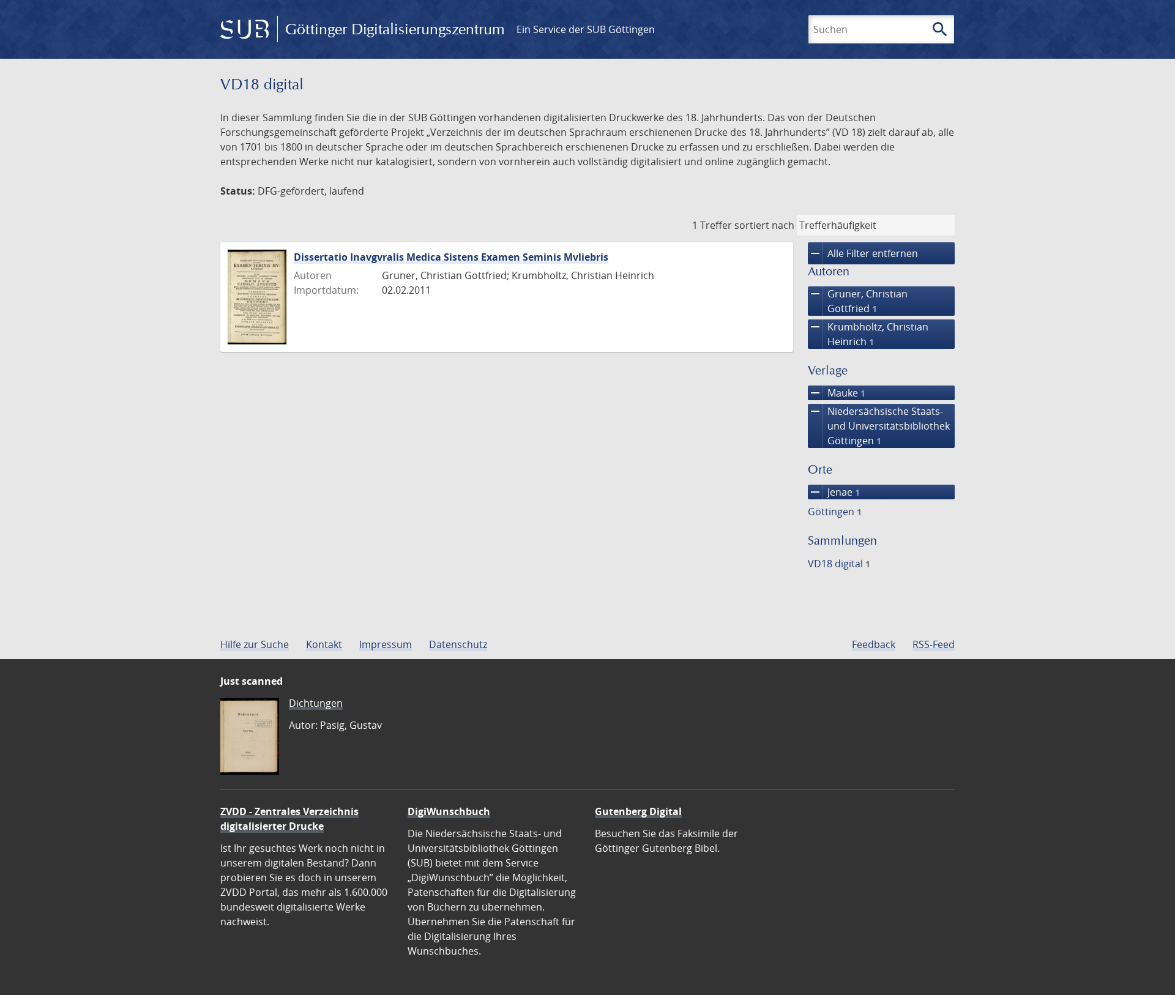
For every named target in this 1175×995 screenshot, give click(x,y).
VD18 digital (839, 563)
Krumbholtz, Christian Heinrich (868, 333)
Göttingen (835, 511)
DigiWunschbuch (449, 811)
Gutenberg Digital (638, 811)
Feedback (873, 644)
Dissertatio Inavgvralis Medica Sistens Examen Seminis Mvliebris (451, 257)
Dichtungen (316, 703)
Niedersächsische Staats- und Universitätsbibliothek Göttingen (879, 425)
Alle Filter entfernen (863, 253)
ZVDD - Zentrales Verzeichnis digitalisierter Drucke (289, 819)
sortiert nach (764, 225)
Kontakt (324, 644)
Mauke (836, 393)
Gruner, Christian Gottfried (858, 300)
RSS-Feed (933, 644)
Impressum (385, 644)
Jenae (834, 492)
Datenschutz (458, 644)
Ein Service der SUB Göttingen (586, 29)
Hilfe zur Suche (254, 644)
